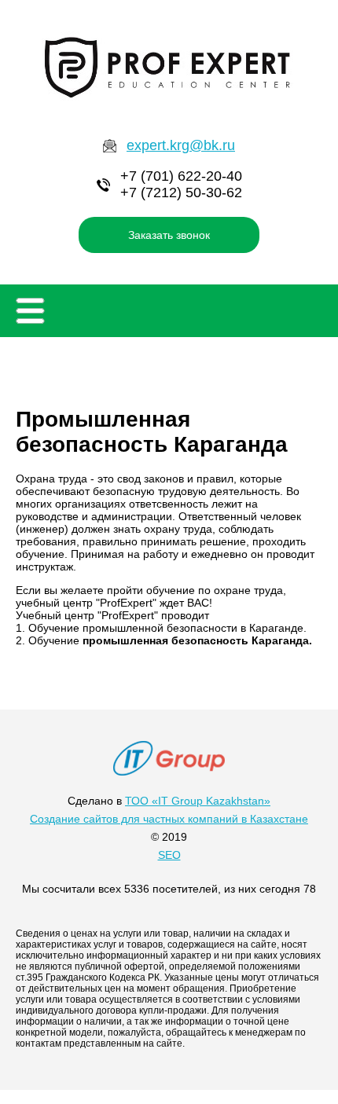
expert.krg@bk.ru (181, 145)
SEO (169, 855)
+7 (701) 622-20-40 (181, 176)
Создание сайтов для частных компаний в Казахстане (169, 818)
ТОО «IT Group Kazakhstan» (197, 800)
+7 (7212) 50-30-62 (181, 192)
